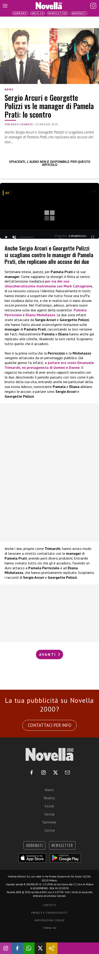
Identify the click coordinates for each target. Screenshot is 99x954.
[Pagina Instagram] (93, 6)
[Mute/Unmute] (14, 237)
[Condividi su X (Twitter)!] (40, 948)
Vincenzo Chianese (19, 124)
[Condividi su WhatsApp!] (29, 948)
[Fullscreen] (92, 237)
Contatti (49, 905)
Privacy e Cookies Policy (49, 912)
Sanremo (20, 13)
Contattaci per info (49, 725)
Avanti (48, 654)
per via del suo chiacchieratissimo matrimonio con (37, 283)
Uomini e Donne (66, 367)
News (9, 89)
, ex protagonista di (36, 367)
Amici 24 (38, 13)
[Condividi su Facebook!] (17, 948)
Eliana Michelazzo (40, 315)
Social (49, 806)
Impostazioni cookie (49, 920)
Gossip (49, 814)
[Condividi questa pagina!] (52, 948)
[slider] (26, 237)
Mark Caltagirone (78, 286)
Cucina (49, 830)
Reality (49, 798)
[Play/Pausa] (6, 237)
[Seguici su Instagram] (6, 948)
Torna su (49, 928)
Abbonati (79, 13)
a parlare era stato (61, 362)
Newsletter (57, 13)
